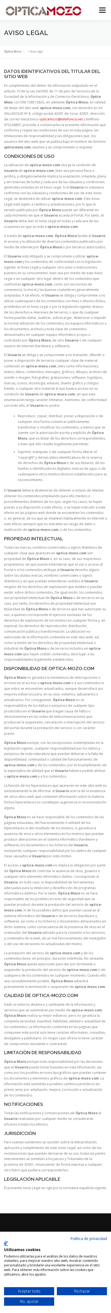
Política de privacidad (88, 1238)
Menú (102, 10)
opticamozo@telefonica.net (61, 119)
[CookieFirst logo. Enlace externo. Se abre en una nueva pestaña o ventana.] (6, 1243)
